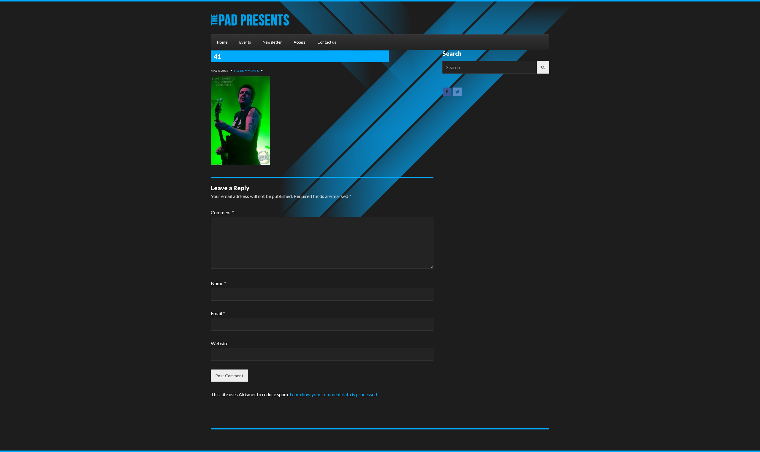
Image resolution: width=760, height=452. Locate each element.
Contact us (326, 42)
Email (218, 313)
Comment (222, 212)
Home (222, 42)
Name (218, 283)
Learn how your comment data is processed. (334, 394)
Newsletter (272, 42)
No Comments (246, 70)
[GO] (543, 67)
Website (219, 343)
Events (245, 42)
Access (299, 42)
